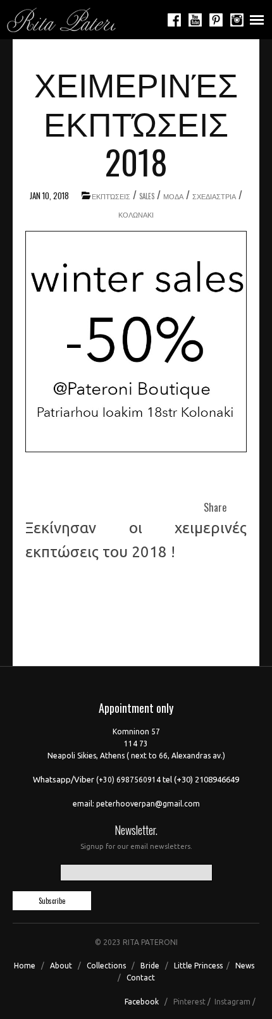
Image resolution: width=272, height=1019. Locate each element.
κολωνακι (136, 214)
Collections (106, 965)
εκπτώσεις (111, 196)
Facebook (142, 1001)
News (244, 965)
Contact (141, 977)
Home (24, 965)
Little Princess (198, 965)
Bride (149, 965)
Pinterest (189, 1001)
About (60, 965)
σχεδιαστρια (214, 196)
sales (146, 196)
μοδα (173, 196)
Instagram (232, 1001)
